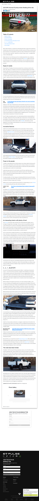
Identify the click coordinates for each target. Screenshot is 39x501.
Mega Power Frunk (10, 131)
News (4, 477)
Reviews (4, 484)
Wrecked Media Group (23, 497)
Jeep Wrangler (29, 75)
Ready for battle (8, 36)
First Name (10, 416)
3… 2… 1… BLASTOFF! (9, 42)
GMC (9, 189)
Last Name (4, 468)
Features (4, 490)
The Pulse (15, 477)
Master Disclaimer (6, 499)
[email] (8, 10)
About (14, 479)
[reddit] (9, 10)
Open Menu (35, 1)
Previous (8, 395)
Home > (3, 4)
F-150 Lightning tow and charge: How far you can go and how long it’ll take (21, 102)
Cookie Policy (26, 499)
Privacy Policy (12, 499)
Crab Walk (22, 120)
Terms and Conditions (32, 499)
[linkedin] (6, 10)
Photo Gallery (7, 45)
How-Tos (4, 487)
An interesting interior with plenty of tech (12, 40)
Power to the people (8, 39)
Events (4, 478)
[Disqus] (19, 438)
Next (30, 395)
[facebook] (3, 10)
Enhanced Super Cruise (23, 338)
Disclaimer (21, 499)
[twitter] (5, 10)
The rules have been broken (10, 43)
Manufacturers (5, 480)
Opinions (4, 486)
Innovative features (8, 37)
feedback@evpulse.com (7, 457)
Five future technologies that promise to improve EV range (22, 187)
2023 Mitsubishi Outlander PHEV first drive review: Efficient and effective (23, 329)
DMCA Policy (17, 499)
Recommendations (6, 491)
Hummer (25, 58)
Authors (14, 481)
